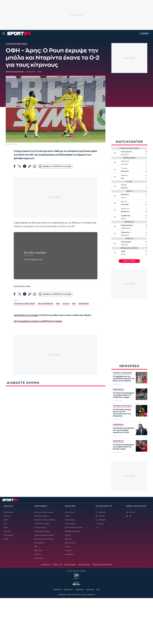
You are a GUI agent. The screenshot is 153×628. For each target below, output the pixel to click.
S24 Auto (68, 539)
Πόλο (6, 527)
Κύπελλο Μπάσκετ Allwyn (44, 539)
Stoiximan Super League (44, 512)
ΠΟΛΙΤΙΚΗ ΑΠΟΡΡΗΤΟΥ (102, 564)
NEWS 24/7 (68, 589)
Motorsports (8, 535)
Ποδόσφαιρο (83, 303)
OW (97, 589)
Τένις (6, 523)
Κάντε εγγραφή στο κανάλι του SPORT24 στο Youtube (38, 321)
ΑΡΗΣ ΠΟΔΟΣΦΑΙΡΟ (45, 303)
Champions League (41, 523)
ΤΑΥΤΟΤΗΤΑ (46, 564)
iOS (130, 516)
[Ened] (76, 584)
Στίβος (6, 539)
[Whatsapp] (34, 166)
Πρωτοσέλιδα (70, 523)
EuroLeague (39, 543)
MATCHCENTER (129, 141)
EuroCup (37, 554)
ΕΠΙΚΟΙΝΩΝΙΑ (70, 564)
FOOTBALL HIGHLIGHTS (122, 373)
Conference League (42, 531)
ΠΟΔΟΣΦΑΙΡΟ (118, 389)
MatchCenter (70, 512)
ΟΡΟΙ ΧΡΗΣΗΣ (84, 564)
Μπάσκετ (7, 516)
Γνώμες (68, 546)
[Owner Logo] (76, 576)
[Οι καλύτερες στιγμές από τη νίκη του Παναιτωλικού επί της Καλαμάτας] (141, 410)
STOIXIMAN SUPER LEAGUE (24, 303)
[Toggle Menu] (3, 33)
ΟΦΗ (74, 303)
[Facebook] (14, 166)
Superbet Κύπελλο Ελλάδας (45, 520)
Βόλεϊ (6, 520)
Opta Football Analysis (74, 527)
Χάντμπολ (7, 531)
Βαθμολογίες (70, 520)
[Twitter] (19, 166)
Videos (67, 516)
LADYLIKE (90, 589)
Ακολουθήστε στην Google (26, 315)
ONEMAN (79, 589)
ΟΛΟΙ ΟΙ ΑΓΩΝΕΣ (129, 261)
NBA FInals (38, 550)
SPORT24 (57, 589)
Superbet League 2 (41, 516)
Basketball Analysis (72, 531)
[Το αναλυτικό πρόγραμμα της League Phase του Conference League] (141, 394)
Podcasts (68, 550)
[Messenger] (24, 166)
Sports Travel (70, 543)
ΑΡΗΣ (58, 303)
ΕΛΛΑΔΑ (66, 303)
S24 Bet (68, 535)
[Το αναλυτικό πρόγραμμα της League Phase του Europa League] (141, 446)
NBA (36, 546)
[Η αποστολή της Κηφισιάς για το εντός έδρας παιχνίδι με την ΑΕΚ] (141, 429)
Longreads (69, 554)
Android (132, 512)
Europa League (40, 527)
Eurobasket (38, 558)
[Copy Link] (29, 166)
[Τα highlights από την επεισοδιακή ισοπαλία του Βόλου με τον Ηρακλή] (141, 377)
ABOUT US (57, 564)
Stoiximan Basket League (44, 535)
